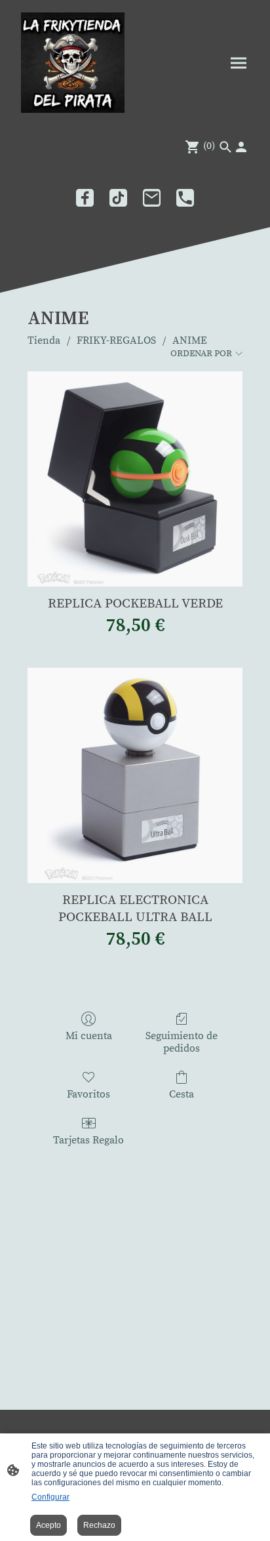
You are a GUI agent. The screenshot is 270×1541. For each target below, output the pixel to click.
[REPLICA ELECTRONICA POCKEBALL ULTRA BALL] (135, 775)
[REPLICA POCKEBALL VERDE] (135, 478)
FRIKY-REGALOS (116, 340)
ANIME (189, 340)
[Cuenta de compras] (241, 147)
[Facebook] (85, 198)
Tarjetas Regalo (88, 1140)
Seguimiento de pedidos (181, 1042)
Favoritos (88, 1094)
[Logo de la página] (73, 62)
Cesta (181, 1094)
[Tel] (185, 198)
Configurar (50, 1497)
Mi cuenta (89, 1035)
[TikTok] (118, 198)
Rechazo (99, 1525)
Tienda (44, 340)
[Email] (152, 198)
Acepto (48, 1525)
